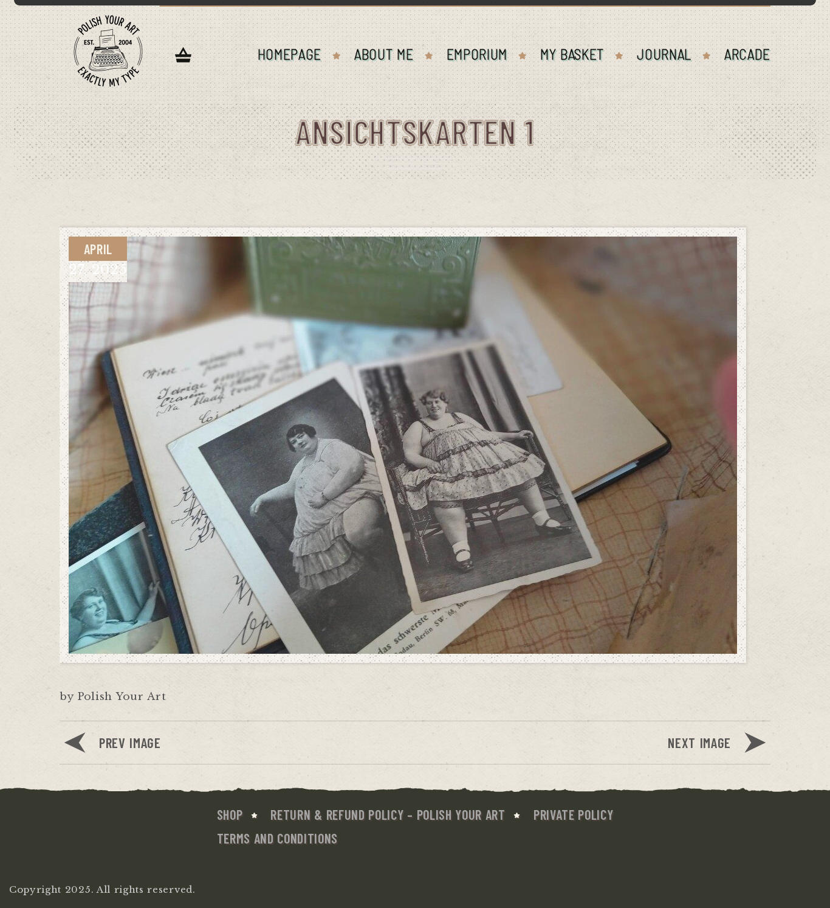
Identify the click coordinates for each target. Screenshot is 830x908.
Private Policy (573, 814)
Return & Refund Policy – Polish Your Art (387, 814)
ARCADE (747, 54)
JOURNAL (664, 54)
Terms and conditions (277, 838)
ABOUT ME (383, 54)
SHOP (230, 814)
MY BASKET (572, 54)
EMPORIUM (477, 54)
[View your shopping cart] (183, 56)
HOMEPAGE (289, 54)
